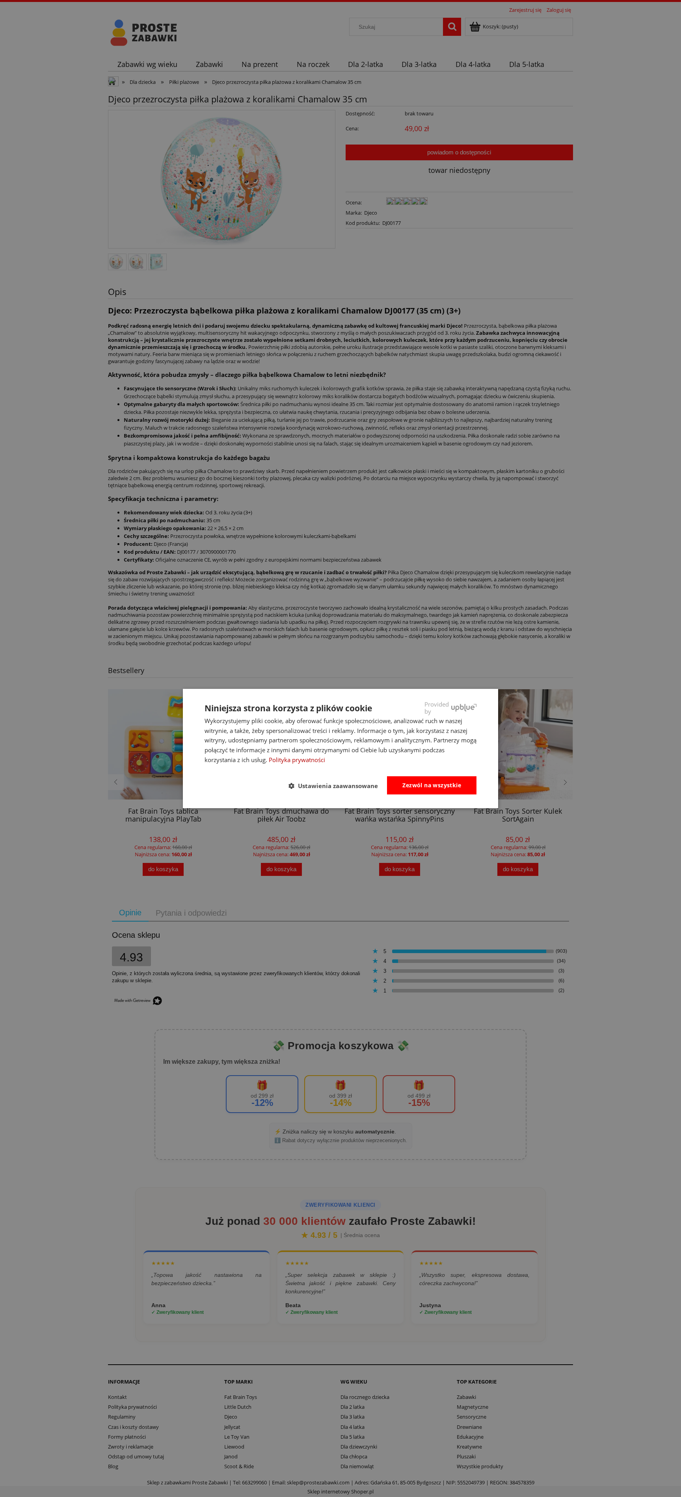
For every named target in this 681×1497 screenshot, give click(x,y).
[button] (336, 785)
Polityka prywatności (297, 760)
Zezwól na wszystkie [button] (431, 785)
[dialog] (340, 749)
